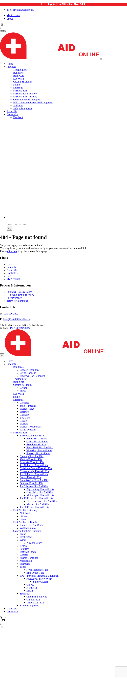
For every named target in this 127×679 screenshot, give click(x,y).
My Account (13, 15)
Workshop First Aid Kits (39, 450)
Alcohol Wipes (34, 542)
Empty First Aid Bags (31, 525)
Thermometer (20, 69)
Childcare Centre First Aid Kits (36, 468)
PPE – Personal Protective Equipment (33, 102)
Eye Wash (18, 78)
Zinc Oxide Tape (35, 572)
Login (10, 18)
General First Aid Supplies (27, 99)
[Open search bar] (8, 221)
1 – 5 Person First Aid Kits (34, 486)
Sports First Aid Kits (30, 477)
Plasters (24, 423)
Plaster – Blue (27, 408)
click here (12, 251)
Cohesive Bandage (30, 369)
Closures (24, 402)
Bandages (18, 72)
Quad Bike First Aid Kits (39, 492)
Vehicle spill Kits (35, 602)
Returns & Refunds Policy (20, 294)
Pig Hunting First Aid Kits (40, 489)
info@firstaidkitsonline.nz (20, 9)
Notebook (25, 513)
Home (10, 63)
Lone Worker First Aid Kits (34, 480)
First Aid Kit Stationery (25, 93)
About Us (12, 111)
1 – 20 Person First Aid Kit (34, 465)
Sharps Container (29, 557)
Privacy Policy (14, 297)
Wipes (23, 539)
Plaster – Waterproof (30, 426)
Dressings (18, 87)
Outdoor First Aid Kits (31, 483)
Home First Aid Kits (37, 438)
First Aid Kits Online (19, 327)
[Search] (9, 228)
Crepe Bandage (28, 372)
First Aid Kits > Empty (25, 96)
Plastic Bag (26, 537)
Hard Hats (31, 587)
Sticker (23, 516)
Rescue (23, 545)
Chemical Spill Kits (36, 596)
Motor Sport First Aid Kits (40, 495)
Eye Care (25, 417)
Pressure (24, 411)
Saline (16, 84)
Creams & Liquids (22, 81)
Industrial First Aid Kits (32, 462)
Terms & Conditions (17, 300)
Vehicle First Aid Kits (31, 459)
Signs (23, 519)
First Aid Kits (20, 90)
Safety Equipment (22, 108)
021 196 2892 (11, 313)
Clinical (24, 554)
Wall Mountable (28, 528)
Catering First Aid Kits (31, 456)
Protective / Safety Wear (39, 578)
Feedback (18, 117)
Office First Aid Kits (37, 441)
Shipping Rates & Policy (19, 291)
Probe (23, 534)
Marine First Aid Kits (37, 504)
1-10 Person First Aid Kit (33, 435)
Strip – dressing (28, 405)
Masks (29, 590)
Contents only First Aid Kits (34, 471)
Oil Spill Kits (33, 599)
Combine (24, 414)
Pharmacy (25, 563)
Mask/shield (26, 560)
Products (11, 66)
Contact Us (12, 114)
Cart (9, 276)
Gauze (23, 420)
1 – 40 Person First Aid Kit (34, 474)
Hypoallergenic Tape (37, 569)
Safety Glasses (40, 581)
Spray (23, 390)
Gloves (30, 584)
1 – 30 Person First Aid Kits (34, 507)
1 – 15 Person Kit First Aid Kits (36, 498)
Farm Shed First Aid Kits (39, 447)
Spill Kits (18, 105)
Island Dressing (28, 429)
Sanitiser (24, 548)
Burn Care (18, 75)
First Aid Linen (28, 551)
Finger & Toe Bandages (32, 375)
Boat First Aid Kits (36, 444)
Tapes (23, 566)
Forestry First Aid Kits (38, 453)
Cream (23, 387)
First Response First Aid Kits (41, 501)
